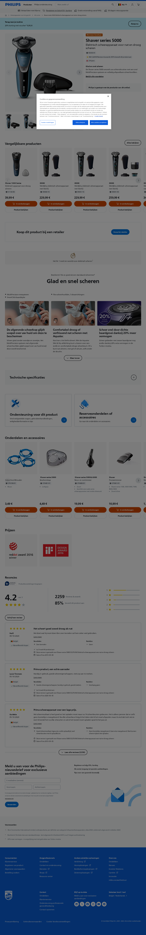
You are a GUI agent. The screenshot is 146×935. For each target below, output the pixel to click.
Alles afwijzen (80, 122)
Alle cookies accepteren (99, 122)
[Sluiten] (108, 96)
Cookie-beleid (99, 116)
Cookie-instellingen (47, 122)
